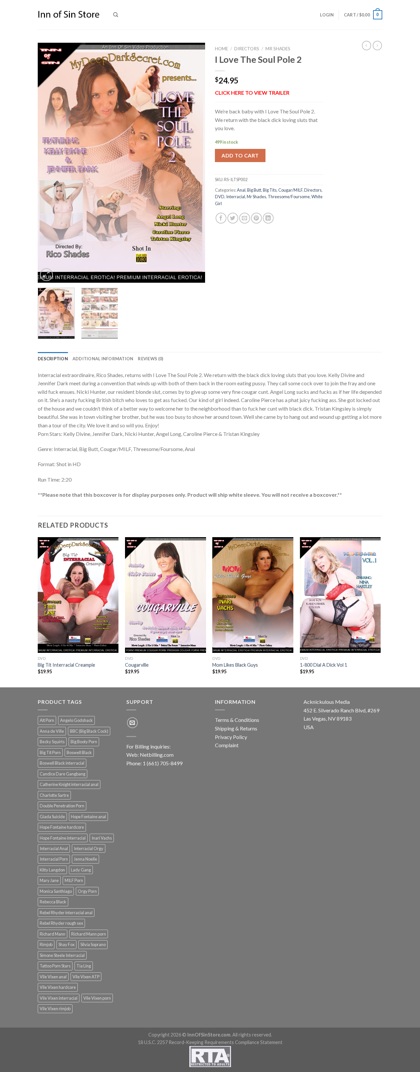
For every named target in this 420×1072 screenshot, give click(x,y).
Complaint (227, 745)
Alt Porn (47, 720)
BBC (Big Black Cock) (89, 731)
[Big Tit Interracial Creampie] (78, 595)
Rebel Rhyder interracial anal (66, 912)
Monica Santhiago (56, 891)
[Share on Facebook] (221, 218)
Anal (241, 190)
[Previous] (49, 163)
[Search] (115, 15)
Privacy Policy (231, 737)
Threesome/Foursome (289, 196)
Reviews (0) (150, 358)
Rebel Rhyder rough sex (61, 923)
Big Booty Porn (84, 741)
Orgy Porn (87, 891)
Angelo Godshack (76, 720)
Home (221, 48)
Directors (246, 48)
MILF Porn (74, 880)
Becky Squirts (52, 741)
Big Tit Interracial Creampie (66, 665)
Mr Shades (277, 48)
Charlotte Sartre (54, 795)
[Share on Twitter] (232, 218)
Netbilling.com (157, 754)
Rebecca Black (53, 901)
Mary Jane (49, 880)
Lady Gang (81, 869)
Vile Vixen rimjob (55, 1008)
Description (53, 358)
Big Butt (254, 190)
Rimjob (46, 944)
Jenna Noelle (85, 859)
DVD (219, 196)
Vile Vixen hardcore (58, 987)
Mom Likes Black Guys (235, 665)
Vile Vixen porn (97, 998)
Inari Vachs (102, 838)
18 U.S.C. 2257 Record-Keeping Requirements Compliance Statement (210, 1042)
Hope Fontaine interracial (63, 838)
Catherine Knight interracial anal (69, 784)
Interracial (235, 196)
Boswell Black (79, 752)
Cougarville (137, 665)
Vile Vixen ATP (86, 976)
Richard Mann (52, 934)
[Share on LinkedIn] (268, 218)
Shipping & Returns (236, 728)
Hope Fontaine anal (88, 816)
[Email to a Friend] (244, 218)
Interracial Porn (54, 859)
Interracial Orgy (88, 848)
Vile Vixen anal (53, 976)
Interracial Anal (54, 848)
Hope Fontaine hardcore (62, 827)
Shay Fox (66, 944)
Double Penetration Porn (62, 805)
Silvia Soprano (93, 944)
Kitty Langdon (52, 869)
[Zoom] (46, 274)
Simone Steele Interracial (62, 955)
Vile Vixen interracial (58, 998)
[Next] (194, 163)
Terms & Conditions (237, 720)
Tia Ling (83, 965)
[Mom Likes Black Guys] (252, 595)
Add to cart (240, 155)
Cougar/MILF (290, 190)
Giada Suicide (52, 816)
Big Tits (270, 190)
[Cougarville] (165, 595)
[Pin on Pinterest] (256, 218)
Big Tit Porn (50, 752)
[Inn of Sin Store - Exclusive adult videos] (70, 15)
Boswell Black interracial (62, 763)
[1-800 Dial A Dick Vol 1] (340, 595)
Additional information (103, 358)
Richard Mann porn (88, 934)
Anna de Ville (52, 731)
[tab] (53, 358)
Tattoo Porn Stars (55, 965)
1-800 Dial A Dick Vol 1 (323, 665)
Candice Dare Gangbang (62, 773)
